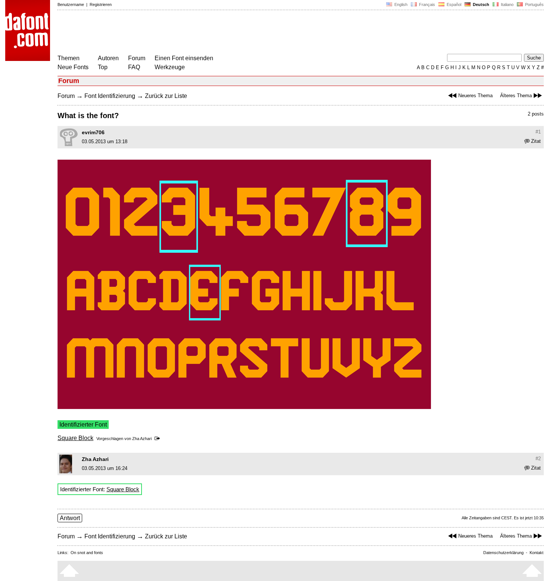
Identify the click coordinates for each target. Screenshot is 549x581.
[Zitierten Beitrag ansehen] (158, 438)
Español (453, 4)
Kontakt (536, 552)
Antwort (70, 518)
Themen (69, 58)
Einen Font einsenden (184, 58)
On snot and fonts (87, 552)
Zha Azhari (142, 438)
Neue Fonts (73, 67)
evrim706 (93, 132)
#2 (538, 458)
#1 (538, 132)
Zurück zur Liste (166, 96)
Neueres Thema (475, 95)
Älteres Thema (516, 95)
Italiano (507, 4)
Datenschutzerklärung (503, 552)
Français (426, 4)
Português (533, 4)
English (400, 4)
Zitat (536, 141)
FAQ (134, 67)
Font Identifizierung (109, 96)
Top (103, 67)
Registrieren (101, 4)
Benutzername (71, 4)
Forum (136, 58)
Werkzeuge (170, 67)
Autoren (108, 58)
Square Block (75, 438)
